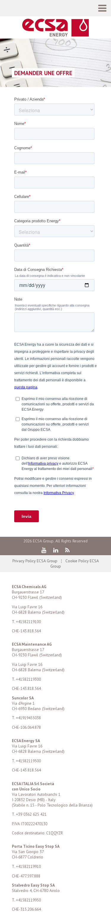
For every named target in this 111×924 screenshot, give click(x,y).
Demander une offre (43, 73)
